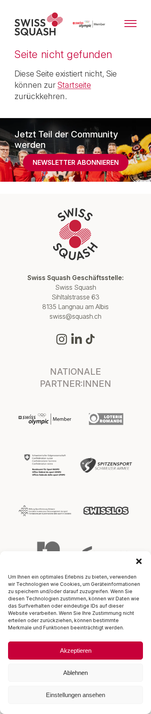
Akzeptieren (75, 650)
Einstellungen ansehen (75, 694)
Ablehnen (75, 672)
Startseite (74, 85)
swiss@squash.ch (75, 316)
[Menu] (130, 24)
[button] (139, 561)
